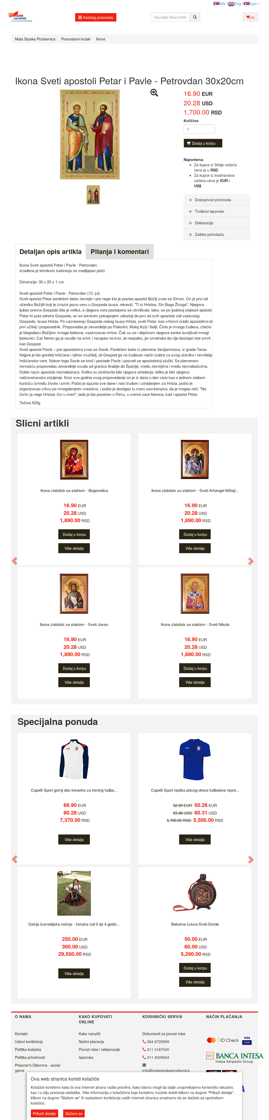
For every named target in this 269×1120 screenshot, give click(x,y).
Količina (191, 120)
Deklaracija (204, 222)
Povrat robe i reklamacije (99, 1049)
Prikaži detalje (44, 1113)
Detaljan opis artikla (50, 251)
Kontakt (21, 1033)
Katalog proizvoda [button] (98, 17)
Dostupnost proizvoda (213, 199)
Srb (222, 3)
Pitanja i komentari (120, 251)
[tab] (217, 199)
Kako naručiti (89, 1033)
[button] (14, 560)
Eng (237, 3)
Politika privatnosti (30, 1057)
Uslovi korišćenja (29, 1041)
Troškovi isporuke (209, 211)
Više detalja (74, 548)
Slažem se (73, 1113)
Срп (253, 3)
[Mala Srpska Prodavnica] (18, 17)
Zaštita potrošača (209, 234)
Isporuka (86, 1057)
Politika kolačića (28, 1049)
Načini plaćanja (91, 1041)
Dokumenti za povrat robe (163, 1033)
